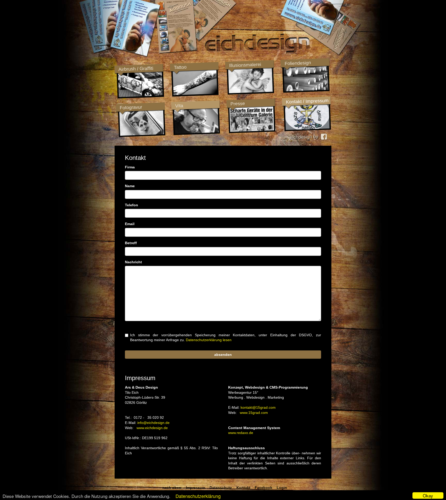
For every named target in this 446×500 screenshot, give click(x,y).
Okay (428, 495)
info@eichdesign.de (153, 423)
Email (129, 224)
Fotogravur (131, 107)
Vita (179, 105)
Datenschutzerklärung (198, 496)
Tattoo (180, 67)
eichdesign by (305, 137)
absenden (223, 355)
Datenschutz (221, 488)
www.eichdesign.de (152, 428)
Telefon (131, 205)
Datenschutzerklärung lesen (209, 340)
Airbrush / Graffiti (135, 68)
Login (282, 488)
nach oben (171, 488)
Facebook (263, 488)
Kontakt (243, 488)
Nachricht (133, 262)
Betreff (131, 243)
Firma (130, 167)
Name (130, 186)
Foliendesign (297, 63)
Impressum (195, 488)
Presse (237, 103)
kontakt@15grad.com (258, 407)
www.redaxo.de (240, 433)
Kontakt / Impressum (307, 101)
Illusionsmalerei (245, 65)
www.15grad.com (254, 413)
